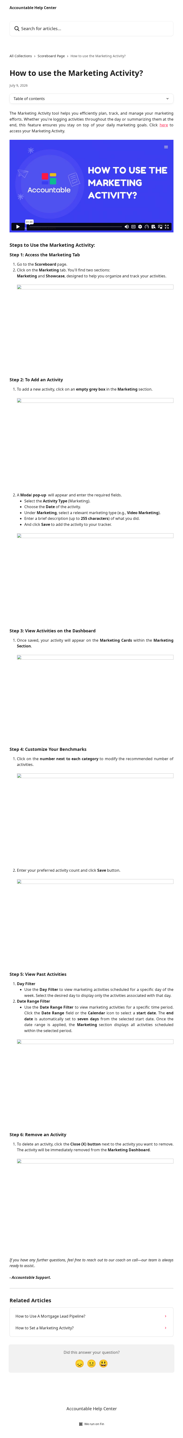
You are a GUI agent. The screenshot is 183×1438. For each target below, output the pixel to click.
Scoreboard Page (51, 56)
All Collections (21, 56)
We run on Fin (94, 1424)
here (164, 125)
